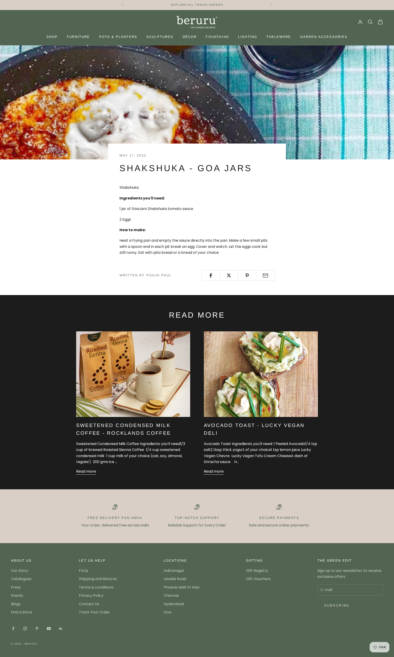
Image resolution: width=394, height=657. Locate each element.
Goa (167, 612)
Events (17, 595)
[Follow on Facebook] (13, 628)
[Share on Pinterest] (247, 275)
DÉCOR (190, 37)
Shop (52, 37)
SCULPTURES (160, 37)
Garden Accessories (324, 37)
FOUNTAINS (217, 37)
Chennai (171, 595)
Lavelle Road (175, 578)
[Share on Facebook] (211, 275)
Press (16, 587)
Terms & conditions (96, 587)
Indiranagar (174, 570)
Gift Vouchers (258, 578)
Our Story (19, 570)
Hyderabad (174, 604)
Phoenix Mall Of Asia (181, 587)
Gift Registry (257, 570)
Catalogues (21, 578)
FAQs (83, 570)
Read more (86, 471)
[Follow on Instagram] (25, 628)
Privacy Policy (91, 595)
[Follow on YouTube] (49, 628)
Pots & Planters (118, 37)
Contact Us (89, 604)
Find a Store (21, 612)
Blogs (16, 604)
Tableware (278, 37)
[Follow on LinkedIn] (60, 628)
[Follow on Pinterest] (37, 628)
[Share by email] (266, 275)
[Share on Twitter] (229, 275)
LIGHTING (247, 37)
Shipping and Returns (98, 578)
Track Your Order (94, 612)
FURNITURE (78, 37)
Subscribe (336, 605)
